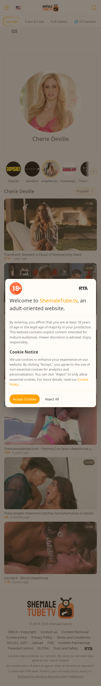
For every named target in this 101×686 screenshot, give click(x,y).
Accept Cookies (24, 399)
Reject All (52, 399)
